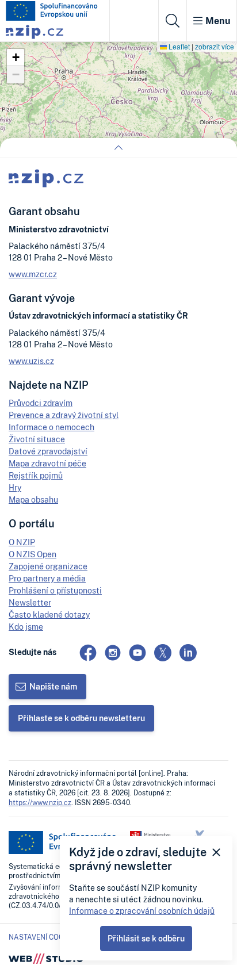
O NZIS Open (32, 554)
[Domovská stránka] (52, 11)
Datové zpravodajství (48, 451)
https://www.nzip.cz (40, 802)
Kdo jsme (26, 626)
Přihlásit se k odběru (146, 938)
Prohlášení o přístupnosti (55, 590)
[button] (15, 57)
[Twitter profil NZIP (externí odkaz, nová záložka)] (162, 652)
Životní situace (37, 439)
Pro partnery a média (47, 578)
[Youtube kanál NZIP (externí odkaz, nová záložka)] (137, 652)
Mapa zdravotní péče (47, 463)
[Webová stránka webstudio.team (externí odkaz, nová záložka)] (46, 958)
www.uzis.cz (31, 361)
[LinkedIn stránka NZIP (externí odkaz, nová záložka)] (188, 652)
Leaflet (178, 46)
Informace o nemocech (51, 427)
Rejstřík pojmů (36, 475)
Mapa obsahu (33, 499)
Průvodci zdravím (40, 403)
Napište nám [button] (53, 686)
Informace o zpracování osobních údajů (142, 911)
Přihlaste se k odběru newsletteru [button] (81, 718)
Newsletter (30, 602)
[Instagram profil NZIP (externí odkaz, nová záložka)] (113, 653)
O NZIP (22, 542)
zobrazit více (214, 46)
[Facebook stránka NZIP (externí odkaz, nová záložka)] (88, 652)
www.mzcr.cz (33, 274)
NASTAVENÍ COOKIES (44, 937)
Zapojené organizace (48, 566)
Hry (15, 487)
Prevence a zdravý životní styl (63, 415)
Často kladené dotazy (49, 614)
